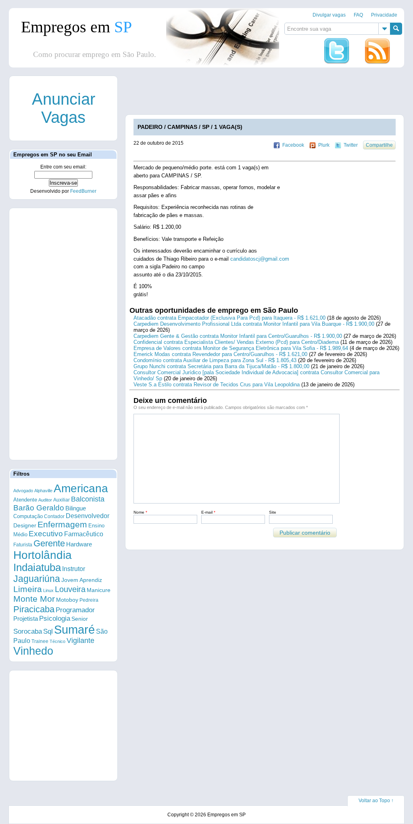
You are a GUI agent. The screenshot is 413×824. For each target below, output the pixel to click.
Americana (81, 488)
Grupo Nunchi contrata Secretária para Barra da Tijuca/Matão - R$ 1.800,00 (221, 366)
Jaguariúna (36, 578)
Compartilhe (379, 145)
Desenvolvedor (87, 515)
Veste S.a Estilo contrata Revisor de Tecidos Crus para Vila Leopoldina (216, 384)
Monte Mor (34, 599)
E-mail (208, 512)
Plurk (324, 145)
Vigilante (80, 640)
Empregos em (76, 27)
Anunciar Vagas (63, 108)
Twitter (351, 145)
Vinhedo (33, 651)
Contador (54, 516)
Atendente (25, 500)
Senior (79, 618)
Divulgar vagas (329, 15)
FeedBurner (83, 191)
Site (272, 512)
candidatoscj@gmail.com (259, 259)
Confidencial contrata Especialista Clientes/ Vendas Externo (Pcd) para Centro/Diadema (236, 342)
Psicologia (54, 618)
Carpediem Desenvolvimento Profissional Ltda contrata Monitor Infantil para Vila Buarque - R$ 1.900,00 (253, 324)
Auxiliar (61, 500)
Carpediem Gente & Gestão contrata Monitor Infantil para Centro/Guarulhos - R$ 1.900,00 (237, 336)
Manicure (99, 590)
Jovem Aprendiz (81, 580)
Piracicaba (33, 609)
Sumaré (74, 629)
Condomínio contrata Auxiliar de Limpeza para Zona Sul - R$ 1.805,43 (214, 360)
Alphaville (43, 490)
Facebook (293, 145)
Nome (140, 512)
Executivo (46, 533)
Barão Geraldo (38, 508)
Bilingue (75, 508)
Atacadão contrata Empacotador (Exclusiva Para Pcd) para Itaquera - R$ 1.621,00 (229, 318)
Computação (28, 516)
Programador (75, 610)
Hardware (79, 544)
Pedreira (88, 600)
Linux (48, 590)
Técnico (57, 641)
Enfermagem (62, 524)
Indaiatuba (37, 567)
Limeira (27, 589)
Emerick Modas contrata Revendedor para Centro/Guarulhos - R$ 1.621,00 (220, 354)
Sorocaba (27, 631)
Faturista (22, 544)
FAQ (358, 15)
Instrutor (73, 568)
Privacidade (384, 15)
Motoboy (67, 599)
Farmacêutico (83, 533)
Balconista (87, 499)
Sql (48, 631)
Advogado (23, 490)
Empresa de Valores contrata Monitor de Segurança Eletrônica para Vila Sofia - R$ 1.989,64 (240, 348)
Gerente (49, 543)
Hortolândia (42, 555)
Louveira (70, 589)
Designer (24, 525)
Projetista (25, 618)
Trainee (39, 641)
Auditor (45, 499)
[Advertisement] (63, 333)
